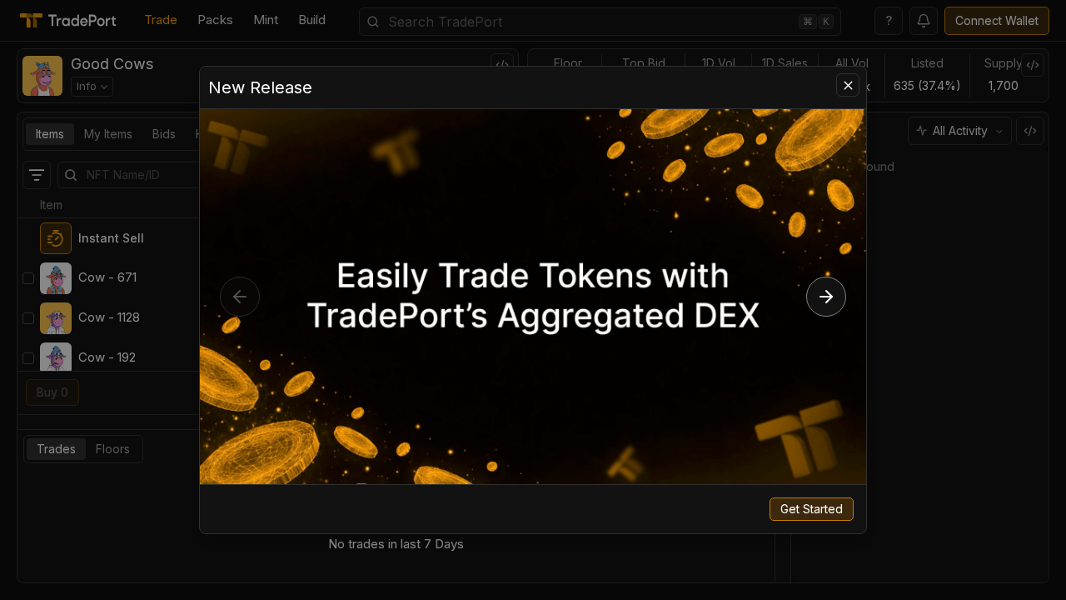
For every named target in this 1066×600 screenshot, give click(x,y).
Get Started (811, 509)
